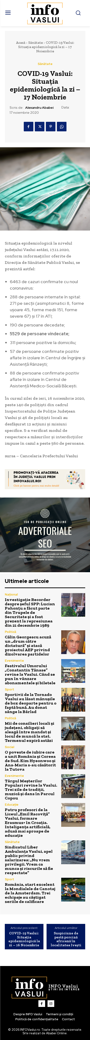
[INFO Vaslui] (45, 13)
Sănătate (35, 42)
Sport (9, 689)
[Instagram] (51, 1003)
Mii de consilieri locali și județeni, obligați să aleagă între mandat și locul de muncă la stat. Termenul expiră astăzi (29, 732)
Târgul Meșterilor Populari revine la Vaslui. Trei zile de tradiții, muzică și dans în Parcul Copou (31, 789)
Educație (11, 804)
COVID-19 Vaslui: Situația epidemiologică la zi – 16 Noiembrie (24, 939)
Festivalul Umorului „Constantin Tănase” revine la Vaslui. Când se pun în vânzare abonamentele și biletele (30, 674)
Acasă (20, 42)
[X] (39, 126)
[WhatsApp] (61, 126)
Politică (10, 631)
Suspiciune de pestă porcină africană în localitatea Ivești (66, 939)
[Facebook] (28, 126)
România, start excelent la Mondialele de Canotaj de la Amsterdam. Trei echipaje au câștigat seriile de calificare (30, 893)
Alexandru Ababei (39, 108)
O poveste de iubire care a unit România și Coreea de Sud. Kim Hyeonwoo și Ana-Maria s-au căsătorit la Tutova (30, 760)
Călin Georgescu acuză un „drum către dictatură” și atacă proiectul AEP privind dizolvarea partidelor (28, 645)
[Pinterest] (50, 126)
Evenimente (14, 660)
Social (9, 747)
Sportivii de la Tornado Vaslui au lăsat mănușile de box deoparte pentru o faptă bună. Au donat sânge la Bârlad (30, 703)
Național (11, 594)
